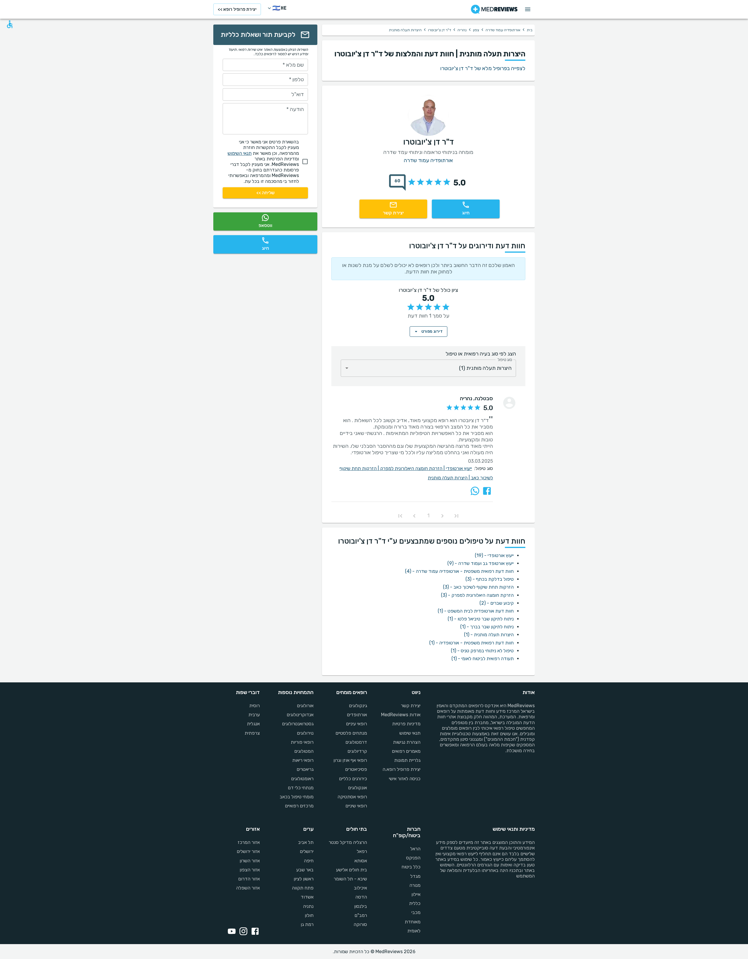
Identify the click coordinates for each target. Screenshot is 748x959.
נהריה (462, 30)
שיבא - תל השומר (350, 879)
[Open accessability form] (9, 24)
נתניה (308, 906)
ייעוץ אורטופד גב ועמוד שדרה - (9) (480, 563)
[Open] (347, 368)
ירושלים (306, 851)
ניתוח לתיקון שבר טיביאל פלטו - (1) (481, 619)
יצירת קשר (410, 705)
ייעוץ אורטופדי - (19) (494, 555)
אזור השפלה (248, 888)
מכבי (415, 912)
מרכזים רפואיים (299, 806)
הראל (415, 849)
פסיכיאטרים (356, 769)
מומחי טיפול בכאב (296, 797)
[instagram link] (242, 932)
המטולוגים (303, 751)
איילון (415, 894)
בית (529, 30)
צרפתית (252, 733)
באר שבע (304, 870)
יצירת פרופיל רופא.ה (401, 769)
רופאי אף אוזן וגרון (350, 760)
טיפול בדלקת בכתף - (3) (489, 579)
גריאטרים (305, 769)
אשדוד (307, 897)
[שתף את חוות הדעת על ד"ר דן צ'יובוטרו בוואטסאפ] (475, 491)
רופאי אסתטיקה (352, 797)
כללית (414, 903)
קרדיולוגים (357, 751)
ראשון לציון (303, 879)
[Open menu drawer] (528, 9)
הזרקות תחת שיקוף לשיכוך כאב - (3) (478, 587)
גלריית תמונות (407, 760)
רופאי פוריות (302, 742)
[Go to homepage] (494, 9)
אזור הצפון (250, 870)
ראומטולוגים (302, 778)
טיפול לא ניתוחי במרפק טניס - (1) (482, 650)
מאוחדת (412, 922)
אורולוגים (305, 705)
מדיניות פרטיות (406, 723)
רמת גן (307, 924)
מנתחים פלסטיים (351, 733)
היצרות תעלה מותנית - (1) (489, 634)
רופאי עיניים (356, 723)
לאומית (413, 931)
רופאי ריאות (302, 760)
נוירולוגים (305, 733)
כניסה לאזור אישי (404, 778)
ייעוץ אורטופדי (459, 468)
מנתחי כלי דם (300, 787)
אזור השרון (250, 860)
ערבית (254, 714)
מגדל (415, 876)
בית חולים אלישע (351, 870)
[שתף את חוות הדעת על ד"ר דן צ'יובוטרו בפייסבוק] (487, 491)
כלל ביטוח (410, 867)
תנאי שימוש (409, 733)
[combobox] (428, 368)
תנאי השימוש (240, 153)
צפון (476, 30)
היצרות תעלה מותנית (449, 478)
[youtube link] (230, 932)
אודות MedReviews (400, 714)
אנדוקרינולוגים (300, 714)
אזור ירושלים (248, 851)
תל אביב (305, 842)
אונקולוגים (357, 787)
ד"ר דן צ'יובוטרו (439, 30)
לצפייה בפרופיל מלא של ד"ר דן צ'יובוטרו (482, 68)
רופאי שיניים (356, 806)
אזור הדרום (249, 879)
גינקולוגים (358, 705)
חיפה (308, 860)
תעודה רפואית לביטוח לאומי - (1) (482, 658)
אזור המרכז (249, 842)
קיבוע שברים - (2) (496, 603)
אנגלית (253, 723)
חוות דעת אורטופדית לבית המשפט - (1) (476, 611)
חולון (309, 915)
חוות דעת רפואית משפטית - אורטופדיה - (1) (471, 643)
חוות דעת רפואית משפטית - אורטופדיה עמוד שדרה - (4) (459, 571)
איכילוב (360, 888)
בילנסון (360, 906)
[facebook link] (254, 932)
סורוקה (360, 924)
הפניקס (413, 858)
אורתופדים (357, 714)
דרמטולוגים (356, 742)
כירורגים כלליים (353, 778)
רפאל (362, 851)
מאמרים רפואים (406, 751)
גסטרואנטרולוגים (297, 723)
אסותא (360, 860)
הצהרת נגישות (406, 742)
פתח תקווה (302, 888)
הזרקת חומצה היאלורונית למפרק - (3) (477, 595)
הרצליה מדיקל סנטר (348, 842)
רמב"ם (360, 915)
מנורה (414, 885)
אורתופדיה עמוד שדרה (503, 30)
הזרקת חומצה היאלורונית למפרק (413, 468)
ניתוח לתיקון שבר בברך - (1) (487, 626)
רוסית (254, 705)
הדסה (361, 897)
